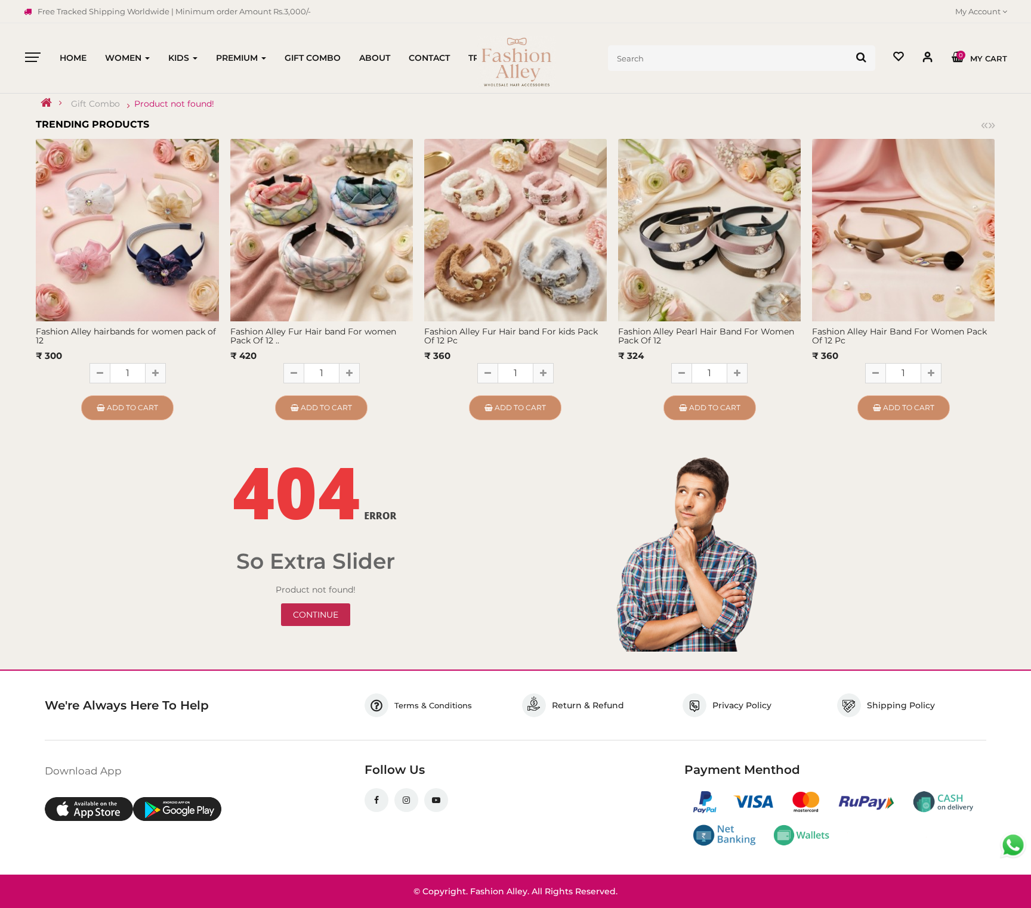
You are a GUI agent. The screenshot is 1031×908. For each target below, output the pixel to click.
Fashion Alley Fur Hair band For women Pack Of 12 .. (313, 336)
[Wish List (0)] (898, 58)
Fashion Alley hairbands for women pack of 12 (126, 336)
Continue (315, 614)
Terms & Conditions (433, 705)
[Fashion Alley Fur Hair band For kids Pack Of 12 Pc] (515, 229)
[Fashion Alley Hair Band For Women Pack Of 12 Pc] (903, 229)
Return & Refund (588, 705)
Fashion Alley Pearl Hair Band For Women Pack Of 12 (706, 336)
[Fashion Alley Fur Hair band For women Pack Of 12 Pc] (321, 229)
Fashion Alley (498, 891)
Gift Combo (95, 104)
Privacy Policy (741, 705)
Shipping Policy (901, 705)
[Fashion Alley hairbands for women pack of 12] (127, 229)
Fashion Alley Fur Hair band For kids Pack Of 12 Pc (511, 336)
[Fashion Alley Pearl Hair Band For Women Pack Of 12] (709, 229)
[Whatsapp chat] (1013, 845)
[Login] (928, 59)
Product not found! (174, 104)
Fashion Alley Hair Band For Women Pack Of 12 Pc (899, 336)
